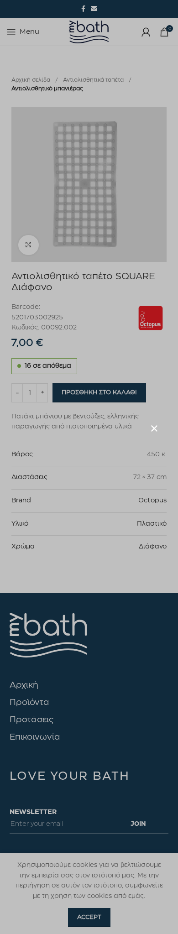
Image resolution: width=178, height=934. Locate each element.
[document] (89, 467)
